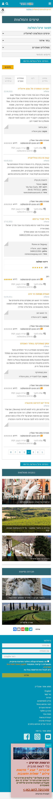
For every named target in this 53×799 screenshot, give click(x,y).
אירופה (41, 9)
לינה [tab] (32, 78)
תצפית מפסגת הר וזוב (38, 294)
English (48, 691)
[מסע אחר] (26, 4)
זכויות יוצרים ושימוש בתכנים (39, 724)
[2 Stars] (9, 143)
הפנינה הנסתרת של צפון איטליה (33, 88)
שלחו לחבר (38, 148)
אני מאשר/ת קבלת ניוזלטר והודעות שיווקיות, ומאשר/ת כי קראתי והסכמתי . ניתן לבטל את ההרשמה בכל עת (29, 665)
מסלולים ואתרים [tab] (20, 79)
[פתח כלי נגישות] (2, 10)
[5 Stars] (5, 143)
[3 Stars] (8, 143)
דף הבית (48, 9)
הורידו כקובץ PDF (18, 148)
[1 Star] (11, 143)
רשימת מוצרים (45, 707)
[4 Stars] (6, 143)
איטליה (35, 9)
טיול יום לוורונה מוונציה (37, 403)
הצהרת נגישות (45, 717)
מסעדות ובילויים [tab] (8, 79)
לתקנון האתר (20, 664)
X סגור (48, 746)
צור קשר (47, 694)
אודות (48, 697)
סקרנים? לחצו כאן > (36, 789)
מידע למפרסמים (44, 701)
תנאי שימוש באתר (43, 704)
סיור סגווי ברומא (40, 218)
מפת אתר (47, 714)
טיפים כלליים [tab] (45, 79)
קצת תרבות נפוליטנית (38, 157)
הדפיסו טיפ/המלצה (25, 151)
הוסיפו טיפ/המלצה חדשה (35, 61)
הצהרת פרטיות (45, 721)
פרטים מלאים (26, 598)
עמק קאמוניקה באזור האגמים (34, 343)
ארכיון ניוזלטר (45, 711)
